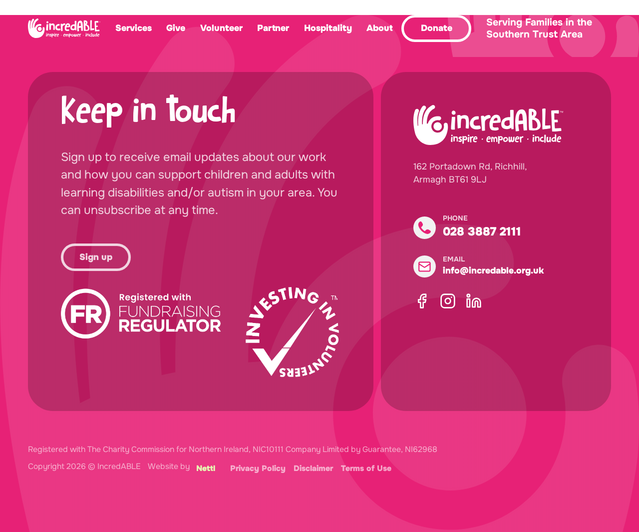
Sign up (95, 257)
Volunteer (221, 28)
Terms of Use (366, 469)
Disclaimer (313, 469)
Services (133, 28)
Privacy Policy (258, 469)
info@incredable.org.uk (493, 270)
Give (175, 28)
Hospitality (328, 28)
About (379, 28)
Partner (273, 28)
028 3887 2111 (482, 231)
